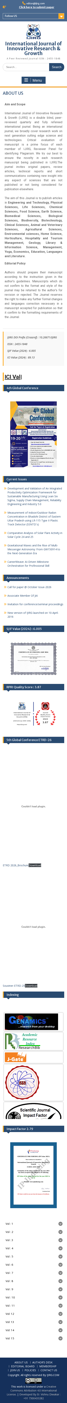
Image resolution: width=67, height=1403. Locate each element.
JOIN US (15, 1370)
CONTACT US (49, 1370)
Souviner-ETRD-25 (14, 985)
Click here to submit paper (36, 7)
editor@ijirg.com (35, 3)
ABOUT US (21, 1362)
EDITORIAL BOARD (23, 1366)
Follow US (11, 16)
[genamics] (33, 1020)
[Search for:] (33, 67)
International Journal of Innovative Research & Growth (33, 48)
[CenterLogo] (33, 1081)
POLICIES (30, 1370)
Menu (37, 80)
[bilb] (33, 1040)
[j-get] (33, 1056)
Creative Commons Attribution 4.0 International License (32, 1390)
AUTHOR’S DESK (42, 1362)
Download (35, 865)
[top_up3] (33, 1119)
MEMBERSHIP (47, 1366)
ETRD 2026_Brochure (16, 865)
